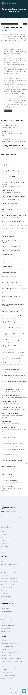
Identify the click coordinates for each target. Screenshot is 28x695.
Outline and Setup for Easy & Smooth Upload (14, 148)
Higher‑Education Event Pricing (9, 664)
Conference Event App (7, 614)
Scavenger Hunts (6, 596)
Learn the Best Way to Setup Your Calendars (13, 409)
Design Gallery (5, 546)
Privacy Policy (14, 692)
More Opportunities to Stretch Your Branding (13, 330)
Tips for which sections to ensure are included (14, 308)
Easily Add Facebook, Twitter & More (11, 482)
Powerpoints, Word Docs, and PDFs (11, 342)
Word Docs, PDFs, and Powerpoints (11, 336)
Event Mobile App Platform (8, 620)
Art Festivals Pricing (6, 649)
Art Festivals (4, 570)
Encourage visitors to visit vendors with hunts (14, 173)
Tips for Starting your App (8, 318)
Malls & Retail (4, 590)
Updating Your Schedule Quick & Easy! (12, 217)
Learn (2, 540)
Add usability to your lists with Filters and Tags (14, 141)
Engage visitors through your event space (13, 279)
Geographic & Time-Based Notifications (12, 167)
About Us (3, 531)
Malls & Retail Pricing (6, 670)
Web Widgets (5, 543)
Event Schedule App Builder (8, 617)
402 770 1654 (8, 514)
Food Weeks (4, 576)
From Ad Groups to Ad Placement (11, 423)
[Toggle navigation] (26, 3)
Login (2, 552)
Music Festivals (5, 567)
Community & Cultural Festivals (9, 564)
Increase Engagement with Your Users (12, 285)
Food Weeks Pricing (6, 655)
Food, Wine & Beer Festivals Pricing (10, 652)
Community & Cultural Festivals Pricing (11, 643)
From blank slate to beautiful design (11, 206)
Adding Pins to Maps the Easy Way (11, 372)
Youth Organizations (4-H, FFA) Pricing (11, 661)
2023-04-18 (5, 211)
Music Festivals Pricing (7, 646)
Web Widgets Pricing (6, 678)
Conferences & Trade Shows (9, 578)
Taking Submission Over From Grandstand (13, 352)
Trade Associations (6, 587)
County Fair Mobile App (7, 625)
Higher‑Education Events (8, 584)
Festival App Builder (6, 611)
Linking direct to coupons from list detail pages (14, 397)
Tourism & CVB (5, 593)
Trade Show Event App (7, 623)
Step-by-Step (5, 161)
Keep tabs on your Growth (9, 437)
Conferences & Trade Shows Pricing (11, 658)
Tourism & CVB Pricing (7, 673)
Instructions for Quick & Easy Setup (11, 200)
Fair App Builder (5, 608)
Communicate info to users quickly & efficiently (14, 463)
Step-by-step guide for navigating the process (14, 225)
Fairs (2, 561)
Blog (2, 537)
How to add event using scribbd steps (12, 192)
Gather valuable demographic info (11, 391)
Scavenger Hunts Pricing (8, 675)
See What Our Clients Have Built (10, 378)
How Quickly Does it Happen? (9, 457)
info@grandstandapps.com (11, 511)
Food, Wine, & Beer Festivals (8, 573)
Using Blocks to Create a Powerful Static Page (14, 324)
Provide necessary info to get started (12, 179)
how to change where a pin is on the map (13, 269)
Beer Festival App (5, 628)
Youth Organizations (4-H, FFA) (9, 581)
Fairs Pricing (4, 641)
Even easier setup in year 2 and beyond (12, 443)
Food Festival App (6, 631)
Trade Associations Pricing (8, 667)
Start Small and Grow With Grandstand (12, 358)
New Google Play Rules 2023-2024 (11, 186)
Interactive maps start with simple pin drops (13, 476)
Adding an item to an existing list (10, 127)
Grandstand (18, 688)
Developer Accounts (6, 549)
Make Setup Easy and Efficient (10, 403)
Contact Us (4, 534)
